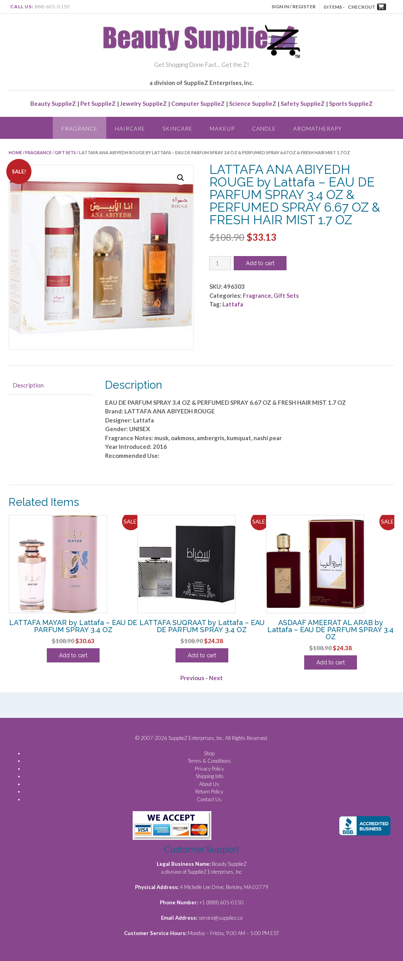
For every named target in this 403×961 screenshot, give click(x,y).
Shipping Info (209, 776)
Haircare (130, 128)
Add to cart (260, 263)
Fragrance (79, 128)
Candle (264, 128)
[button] (181, 178)
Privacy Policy (209, 768)
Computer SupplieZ (198, 103)
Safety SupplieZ (303, 103)
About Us (209, 784)
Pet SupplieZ (98, 103)
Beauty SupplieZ (53, 103)
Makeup (222, 128)
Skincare (177, 128)
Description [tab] (28, 385)
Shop (209, 753)
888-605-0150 (52, 6)
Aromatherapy (317, 128)
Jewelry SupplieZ (143, 103)
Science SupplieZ (252, 103)
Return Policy (209, 791)
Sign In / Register (294, 6)
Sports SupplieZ (351, 103)
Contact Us (209, 799)
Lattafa (232, 304)
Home (15, 152)
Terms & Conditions (209, 761)
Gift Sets (65, 152)
